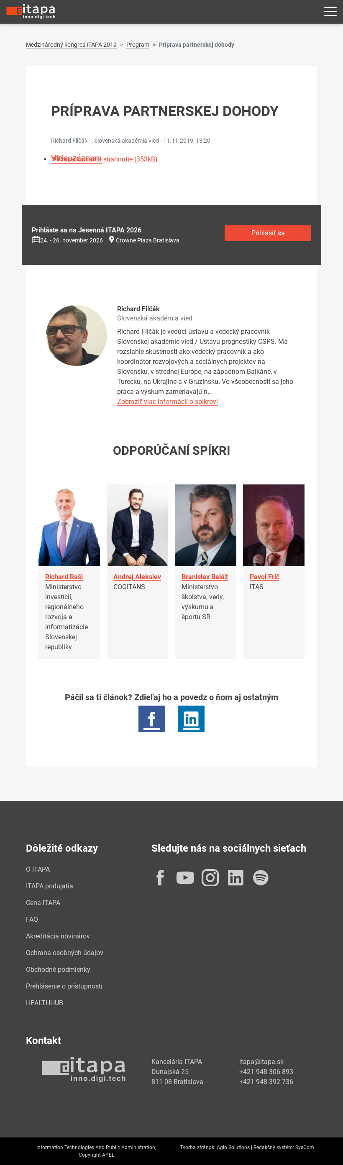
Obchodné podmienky (58, 969)
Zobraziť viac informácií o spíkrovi (167, 402)
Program (137, 44)
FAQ (32, 919)
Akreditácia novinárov (58, 936)
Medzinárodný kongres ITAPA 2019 (71, 44)
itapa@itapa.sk (261, 1062)
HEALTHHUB (44, 1003)
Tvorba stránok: (197, 1147)
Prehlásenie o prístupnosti (64, 986)
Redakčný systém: (273, 1147)
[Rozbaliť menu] (330, 12)
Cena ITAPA (43, 903)
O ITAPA (38, 869)
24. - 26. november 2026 (71, 240)
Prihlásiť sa (268, 233)
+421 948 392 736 (266, 1082)
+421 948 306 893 (266, 1072)
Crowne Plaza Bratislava (147, 240)
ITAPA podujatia (49, 886)
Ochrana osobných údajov (64, 953)
